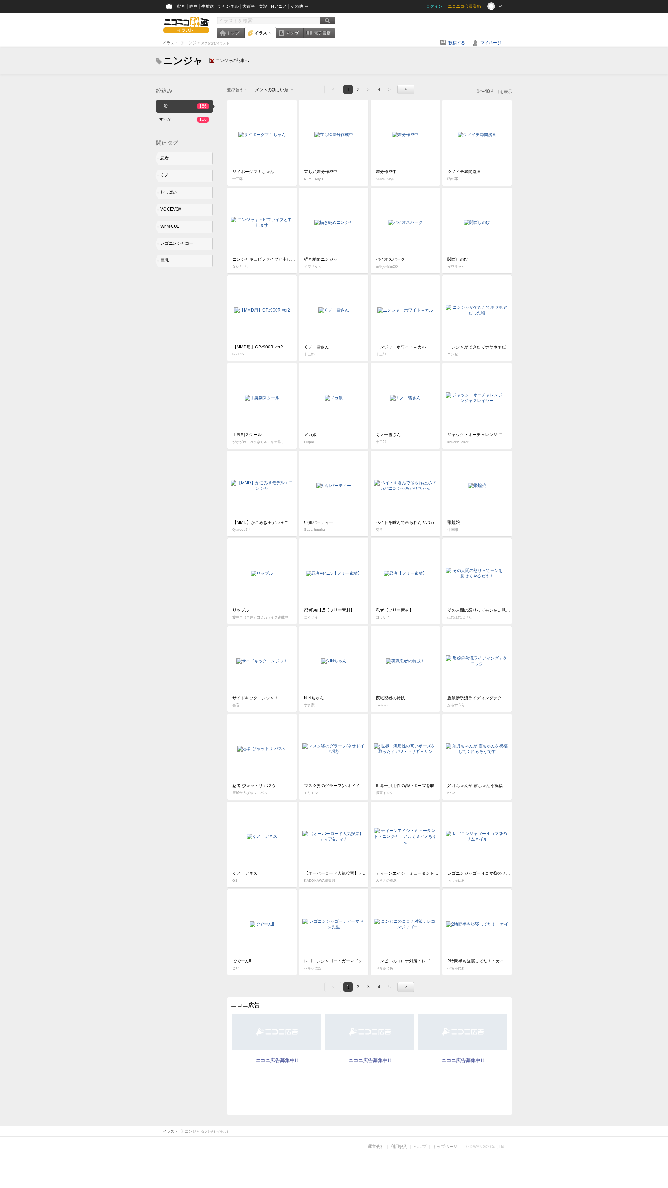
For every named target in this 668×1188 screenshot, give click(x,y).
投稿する (456, 42)
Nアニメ (279, 6)
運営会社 (376, 1146)
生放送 (207, 6)
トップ (233, 33)
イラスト (263, 33)
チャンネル (228, 6)
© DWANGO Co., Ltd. (486, 1146)
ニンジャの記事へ (232, 60)
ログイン (434, 6)
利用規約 (399, 1146)
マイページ (490, 42)
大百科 (248, 6)
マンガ (292, 33)
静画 (193, 6)
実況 (263, 6)
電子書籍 (322, 33)
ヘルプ (420, 1146)
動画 (181, 6)
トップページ (445, 1146)
